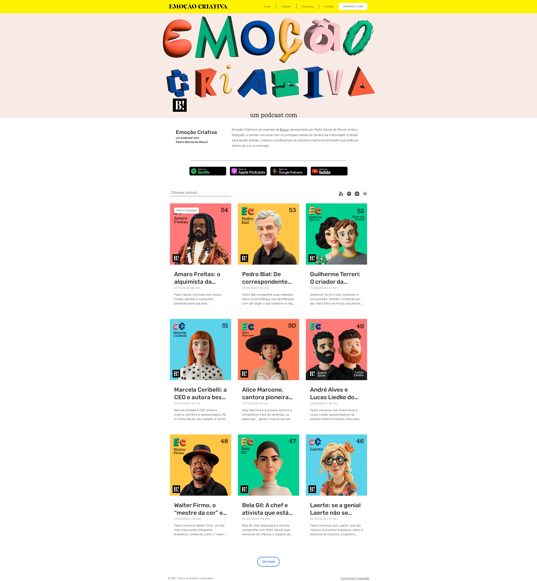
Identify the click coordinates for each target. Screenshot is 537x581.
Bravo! (284, 129)
